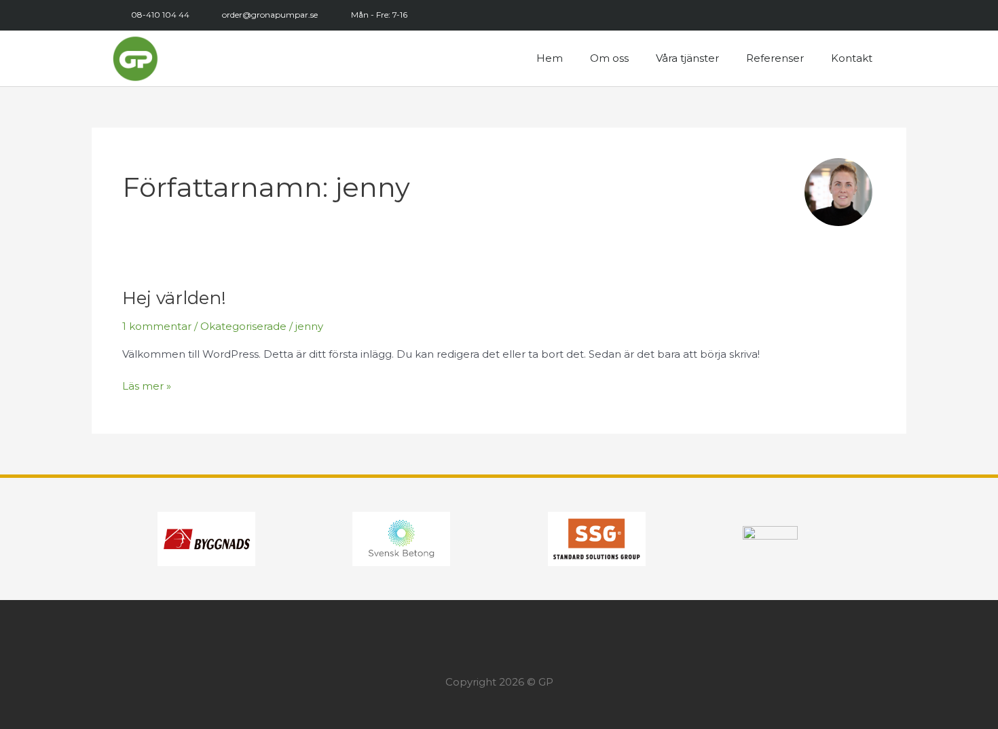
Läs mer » (146, 385)
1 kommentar (156, 326)
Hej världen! (174, 298)
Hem (549, 58)
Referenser (775, 58)
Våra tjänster (687, 58)
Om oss (609, 58)
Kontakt (851, 58)
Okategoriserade (243, 326)
